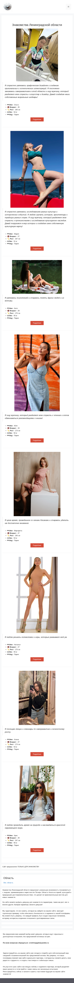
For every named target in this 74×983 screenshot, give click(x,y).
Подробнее (37, 119)
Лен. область (8, 883)
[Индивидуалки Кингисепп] (8, 6)
